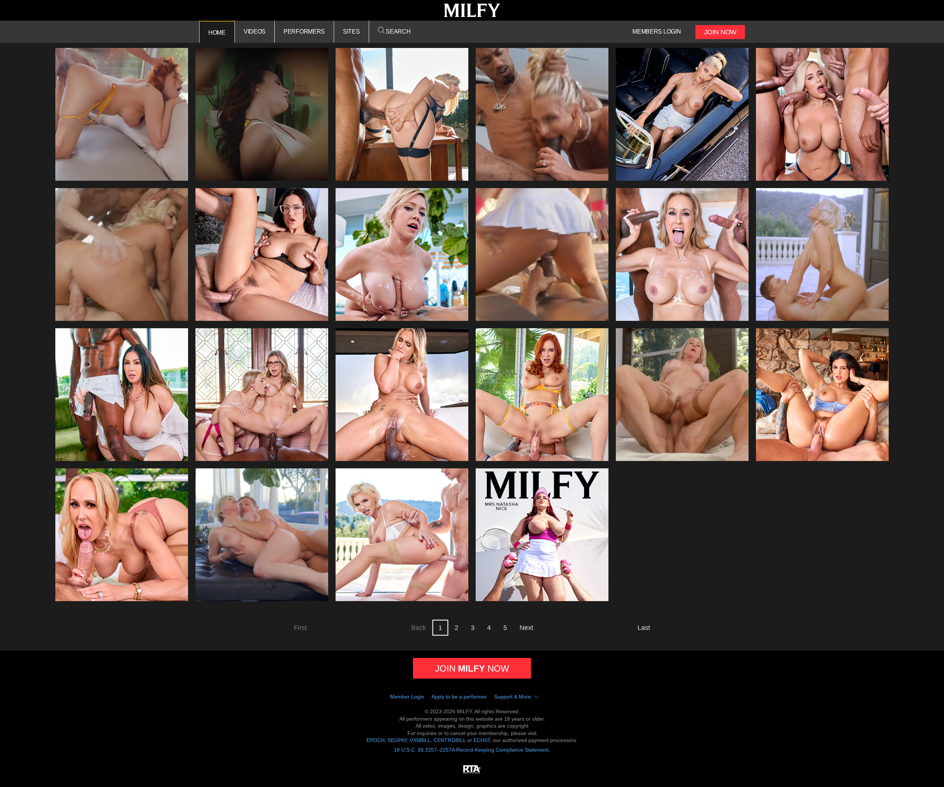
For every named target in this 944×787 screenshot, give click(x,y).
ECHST (481, 740)
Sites (351, 31)
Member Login (407, 697)
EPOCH (376, 740)
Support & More (512, 697)
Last (644, 627)
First (300, 627)
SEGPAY (397, 740)
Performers (304, 31)
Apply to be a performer (459, 697)
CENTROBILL (450, 740)
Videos (255, 31)
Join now (472, 668)
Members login (656, 31)
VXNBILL (420, 740)
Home (217, 33)
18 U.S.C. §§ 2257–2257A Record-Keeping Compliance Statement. (472, 750)
